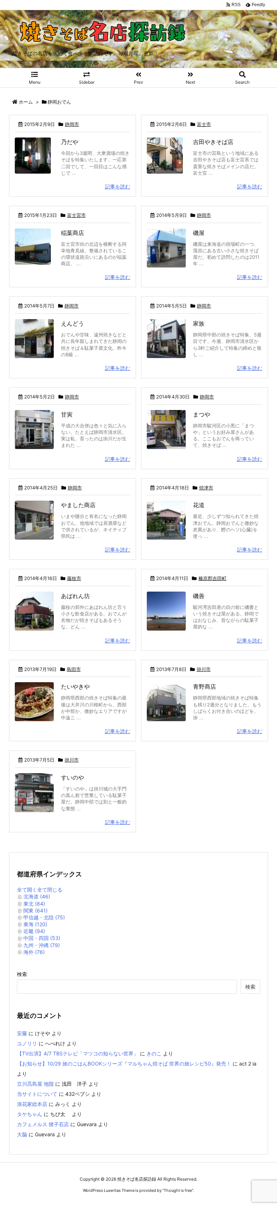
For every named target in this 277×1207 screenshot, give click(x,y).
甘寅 (66, 414)
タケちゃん (29, 1114)
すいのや (72, 777)
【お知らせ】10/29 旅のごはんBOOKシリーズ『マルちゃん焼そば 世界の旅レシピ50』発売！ (124, 1063)
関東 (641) (35, 910)
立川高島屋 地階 (35, 1084)
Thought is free (178, 1190)
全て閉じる (49, 889)
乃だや (69, 141)
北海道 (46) (36, 896)
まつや (201, 414)
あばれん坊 (75, 596)
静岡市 (72, 124)
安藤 (22, 1033)
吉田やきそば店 (213, 141)
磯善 (199, 596)
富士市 (204, 124)
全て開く (27, 889)
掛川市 (204, 669)
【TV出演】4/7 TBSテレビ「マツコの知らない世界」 (77, 1053)
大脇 (22, 1134)
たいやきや (75, 686)
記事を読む (117, 186)
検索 (22, 974)
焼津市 (206, 488)
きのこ (154, 1053)
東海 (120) (35, 924)
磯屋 (199, 232)
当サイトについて (37, 1094)
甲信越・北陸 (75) (44, 917)
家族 (199, 323)
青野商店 (204, 686)
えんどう (72, 323)
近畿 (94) (34, 931)
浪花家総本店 (32, 1104)
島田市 (74, 669)
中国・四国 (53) (41, 938)
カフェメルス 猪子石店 (43, 1124)
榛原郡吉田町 (212, 578)
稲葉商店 (72, 232)
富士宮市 (76, 215)
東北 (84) (34, 904)
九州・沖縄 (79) (41, 945)
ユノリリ (27, 1043)
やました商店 (78, 505)
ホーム (26, 102)
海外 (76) (34, 952)
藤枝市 (74, 578)
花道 (199, 505)
